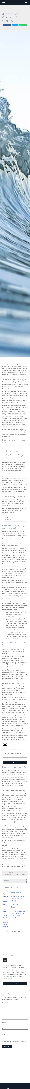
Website (4, 1035)
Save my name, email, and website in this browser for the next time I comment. (15, 1042)
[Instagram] (5, 960)
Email (4, 1028)
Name (4, 1022)
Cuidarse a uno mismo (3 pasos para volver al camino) (18, 898)
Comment (5, 1002)
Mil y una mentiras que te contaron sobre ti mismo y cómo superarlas (18, 915)
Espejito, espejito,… (16, 892)
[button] (26, 2)
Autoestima (12, 10)
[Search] (26, 881)
